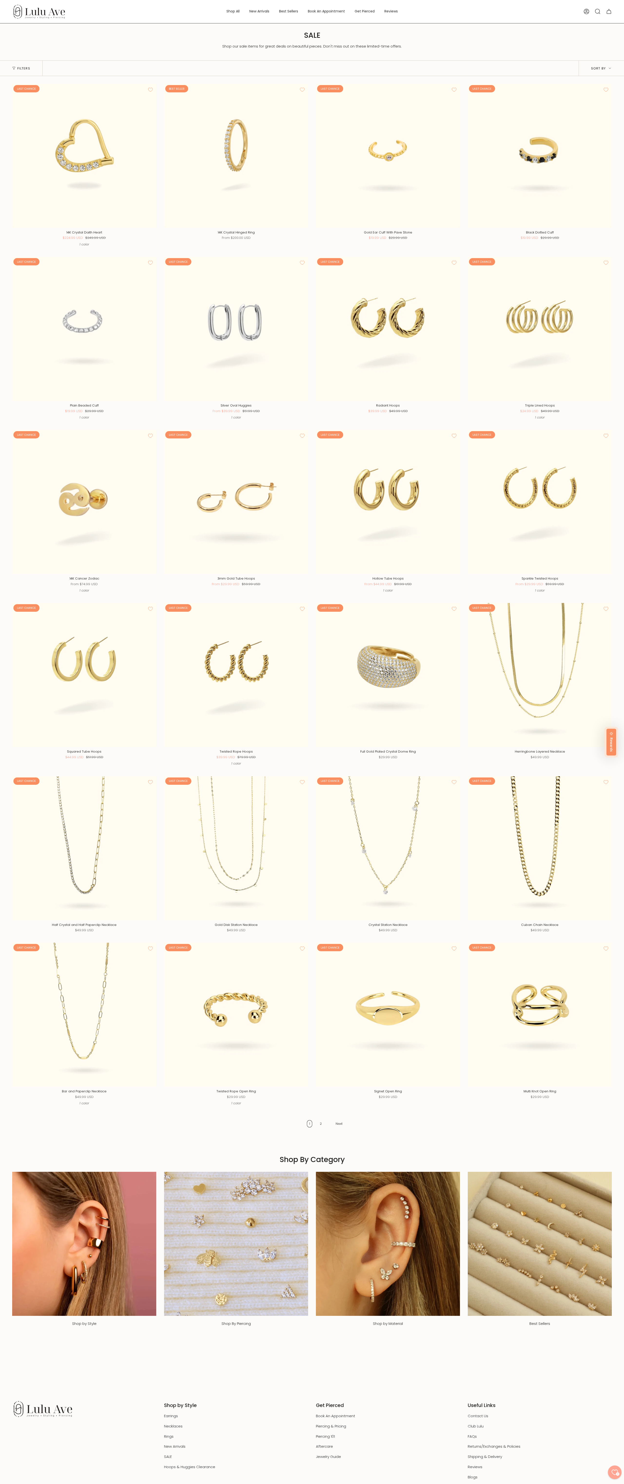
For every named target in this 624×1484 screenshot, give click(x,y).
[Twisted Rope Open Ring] (236, 1015)
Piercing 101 (325, 1436)
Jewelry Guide (328, 1456)
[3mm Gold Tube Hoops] (236, 502)
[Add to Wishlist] (150, 90)
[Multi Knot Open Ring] (540, 1015)
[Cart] (608, 11)
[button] (233, 11)
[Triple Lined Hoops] (540, 329)
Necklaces (173, 1426)
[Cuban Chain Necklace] (540, 848)
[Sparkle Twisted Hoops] (540, 502)
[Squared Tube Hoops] (84, 675)
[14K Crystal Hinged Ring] (236, 156)
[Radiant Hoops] (388, 329)
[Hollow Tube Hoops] (388, 502)
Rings (169, 1436)
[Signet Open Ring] (388, 1015)
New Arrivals (174, 1446)
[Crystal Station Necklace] (388, 848)
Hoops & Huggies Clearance (189, 1466)
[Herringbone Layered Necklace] (540, 675)
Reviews (475, 1466)
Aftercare (324, 1446)
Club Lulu (476, 1426)
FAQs (472, 1436)
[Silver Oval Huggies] (236, 329)
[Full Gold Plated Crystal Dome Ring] (388, 675)
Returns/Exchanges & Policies (494, 1446)
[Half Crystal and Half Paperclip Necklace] (84, 848)
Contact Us (478, 1415)
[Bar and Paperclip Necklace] (84, 1015)
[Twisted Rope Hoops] (236, 675)
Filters (23, 68)
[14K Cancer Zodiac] (84, 502)
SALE (168, 1456)
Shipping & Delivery (485, 1456)
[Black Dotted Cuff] (540, 156)
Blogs (473, 1477)
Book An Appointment (335, 1415)
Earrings (171, 1415)
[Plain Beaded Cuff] (84, 329)
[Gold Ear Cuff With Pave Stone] (388, 156)
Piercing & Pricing (331, 1426)
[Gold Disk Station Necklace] (236, 848)
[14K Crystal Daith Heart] (84, 156)
